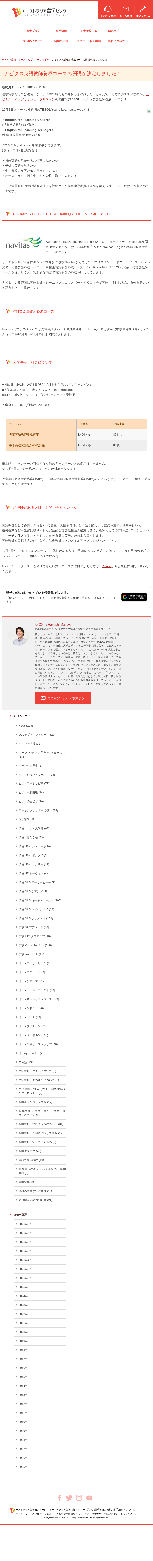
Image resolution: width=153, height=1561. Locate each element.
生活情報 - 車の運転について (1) (39, 1080)
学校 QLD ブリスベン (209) (36, 918)
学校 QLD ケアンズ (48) (34, 891)
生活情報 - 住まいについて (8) (37, 1071)
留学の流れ (61, 41)
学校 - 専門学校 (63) (31, 837)
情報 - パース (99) (30, 1017)
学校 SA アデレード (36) (34, 927)
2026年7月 (25, 1233)
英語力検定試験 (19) (31, 1160)
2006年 (23, 1457)
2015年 (23, 1376)
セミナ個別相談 (89, 41)
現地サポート (116, 31)
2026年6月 (25, 1242)
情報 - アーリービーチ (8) (35, 963)
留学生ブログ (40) (30, 1151)
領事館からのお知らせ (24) (35, 1200)
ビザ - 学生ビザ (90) (31, 801)
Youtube (89, 1498)
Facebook (60, 1498)
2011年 (23, 1412)
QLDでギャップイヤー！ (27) (37, 734)
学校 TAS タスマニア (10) (35, 936)
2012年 (23, 1403)
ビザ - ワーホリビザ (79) (34, 783)
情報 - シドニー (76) (31, 1008)
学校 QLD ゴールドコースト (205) (40, 900)
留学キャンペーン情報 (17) (35, 1102)
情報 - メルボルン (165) (33, 1035)
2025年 (23, 1287)
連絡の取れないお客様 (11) (35, 1191)
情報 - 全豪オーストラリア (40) (38, 1044)
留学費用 (61, 31)
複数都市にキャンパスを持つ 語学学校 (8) (42, 1171)
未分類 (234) (26, 1062)
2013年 (23, 1394)
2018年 (23, 1349)
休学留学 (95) (27, 819)
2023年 (23, 1305)
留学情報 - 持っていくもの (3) (37, 1142)
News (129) (26, 725)
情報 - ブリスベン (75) (33, 1026)
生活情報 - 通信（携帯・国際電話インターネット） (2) (42, 1091)
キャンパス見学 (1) (30, 765)
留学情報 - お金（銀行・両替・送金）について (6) (42, 1113)
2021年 (23, 1323)
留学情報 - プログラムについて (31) (41, 1124)
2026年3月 (25, 1269)
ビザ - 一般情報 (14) (31, 792)
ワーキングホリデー (33, 41)
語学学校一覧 (88, 31)
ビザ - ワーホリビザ (38, 59)
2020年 (23, 1332)
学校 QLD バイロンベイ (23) (36, 909)
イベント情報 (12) (30, 743)
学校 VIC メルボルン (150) (35, 945)
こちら (106, 566)
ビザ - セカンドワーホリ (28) (37, 774)
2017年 (23, 1358)
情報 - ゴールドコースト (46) (37, 990)
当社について (116, 41)
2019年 (23, 1341)
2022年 (23, 1314)
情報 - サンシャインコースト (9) (39, 999)
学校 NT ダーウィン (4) (33, 873)
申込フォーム (144, 9)
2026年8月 (25, 1224)
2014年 (23, 1385)
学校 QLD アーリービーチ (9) (37, 882)
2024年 (23, 1296)
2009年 (23, 1430)
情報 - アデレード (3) (32, 972)
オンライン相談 (107, 9)
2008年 (23, 1439)
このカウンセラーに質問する (66, 698)
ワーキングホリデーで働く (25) (38, 810)
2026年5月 (25, 1251)
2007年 (23, 1448)
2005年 (23, 1466)
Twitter (69, 1497)
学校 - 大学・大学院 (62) (34, 828)
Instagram (79, 1498)
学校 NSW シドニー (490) (35, 846)
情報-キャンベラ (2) (31, 1053)
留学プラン (33, 31)
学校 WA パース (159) (32, 954)
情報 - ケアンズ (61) (31, 981)
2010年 (23, 1421)
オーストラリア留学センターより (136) (42, 754)
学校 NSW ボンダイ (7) (33, 855)
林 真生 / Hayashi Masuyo (53, 624)
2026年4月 (25, 1260)
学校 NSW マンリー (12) (34, 864)
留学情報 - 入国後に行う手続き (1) (40, 1133)
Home (5, 59)
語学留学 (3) (26, 1182)
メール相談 (126, 9)
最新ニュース (18, 59)
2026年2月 (25, 1278)
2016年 (23, 1367)
